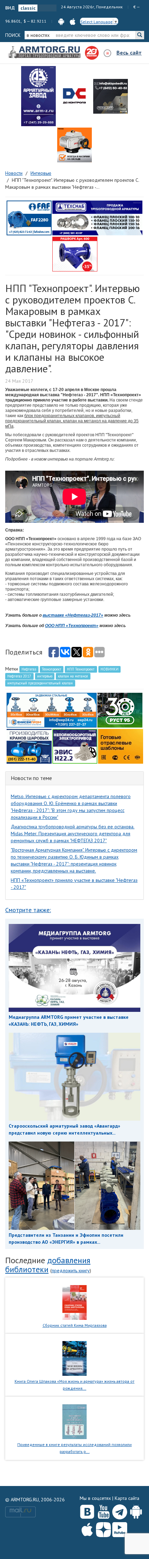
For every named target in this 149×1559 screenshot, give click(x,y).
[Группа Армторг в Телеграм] (119, 1510)
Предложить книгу (71, 1270)
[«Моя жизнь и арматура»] (74, 1358)
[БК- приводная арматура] (74, 145)
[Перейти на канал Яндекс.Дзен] (103, 1528)
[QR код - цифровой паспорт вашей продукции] (120, 746)
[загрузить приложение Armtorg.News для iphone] (73, 21)
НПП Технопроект (81, 669)
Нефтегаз (28, 669)
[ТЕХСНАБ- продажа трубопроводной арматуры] (97, 217)
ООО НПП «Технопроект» (71, 625)
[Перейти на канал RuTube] (119, 1528)
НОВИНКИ (109, 669)
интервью (44, 676)
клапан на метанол (73, 676)
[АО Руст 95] (119, 710)
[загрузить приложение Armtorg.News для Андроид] (61, 21)
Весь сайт (129, 52)
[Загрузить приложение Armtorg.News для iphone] (87, 1528)
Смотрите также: (28, 910)
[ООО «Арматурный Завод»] (38, 96)
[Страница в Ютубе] (103, 1510)
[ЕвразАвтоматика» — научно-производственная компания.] (74, 746)
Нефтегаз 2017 (19, 676)
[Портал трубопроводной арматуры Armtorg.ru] (45, 52)
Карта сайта (127, 1498)
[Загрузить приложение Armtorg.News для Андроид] (136, 1510)
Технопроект (51, 669)
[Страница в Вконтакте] (87, 1510)
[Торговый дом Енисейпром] (52, 710)
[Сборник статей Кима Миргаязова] (74, 1302)
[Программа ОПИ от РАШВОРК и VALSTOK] (74, 254)
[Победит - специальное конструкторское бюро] (110, 96)
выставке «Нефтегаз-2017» (73, 615)
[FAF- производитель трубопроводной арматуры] (29, 217)
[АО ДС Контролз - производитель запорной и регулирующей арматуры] (74, 96)
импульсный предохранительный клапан (40, 683)
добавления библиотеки (47, 1265)
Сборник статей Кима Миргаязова (75, 1325)
